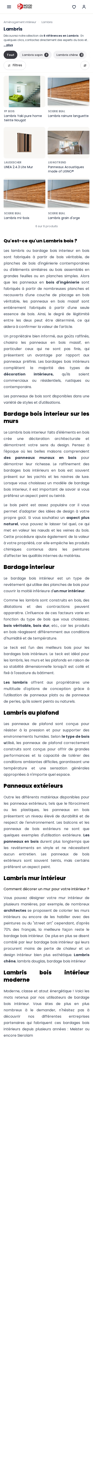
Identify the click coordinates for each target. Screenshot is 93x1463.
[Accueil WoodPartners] (24, 7)
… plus (8, 45)
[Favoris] (74, 6)
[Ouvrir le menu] (9, 6)
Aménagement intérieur (20, 22)
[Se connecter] (83, 6)
